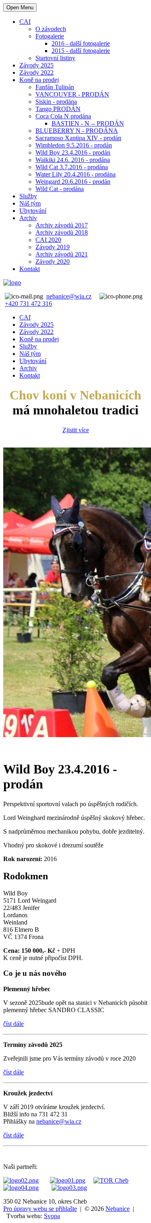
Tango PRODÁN (58, 108)
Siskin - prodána (56, 101)
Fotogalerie (49, 36)
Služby (28, 196)
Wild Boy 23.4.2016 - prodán (72, 152)
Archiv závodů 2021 (61, 254)
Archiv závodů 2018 (61, 232)
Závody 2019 (52, 247)
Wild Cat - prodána (59, 188)
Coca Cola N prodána (63, 116)
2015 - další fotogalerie (81, 50)
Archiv (28, 217)
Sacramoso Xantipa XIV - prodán (78, 137)
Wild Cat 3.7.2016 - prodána (71, 167)
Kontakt (29, 268)
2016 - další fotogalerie (81, 43)
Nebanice (117, 1208)
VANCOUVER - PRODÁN (72, 94)
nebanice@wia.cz (68, 296)
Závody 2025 (36, 65)
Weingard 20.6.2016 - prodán (72, 181)
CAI (25, 21)
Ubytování (32, 210)
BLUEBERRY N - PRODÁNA (76, 130)
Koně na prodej (39, 79)
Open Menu (19, 7)
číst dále (13, 1023)
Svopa (52, 1215)
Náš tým (30, 203)
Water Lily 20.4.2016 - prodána (75, 174)
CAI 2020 (48, 239)
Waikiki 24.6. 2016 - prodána (72, 159)
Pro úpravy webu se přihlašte (40, 1208)
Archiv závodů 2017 (61, 225)
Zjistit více (75, 430)
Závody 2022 (36, 72)
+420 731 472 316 (28, 303)
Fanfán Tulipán (54, 87)
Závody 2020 (52, 261)
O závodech (50, 28)
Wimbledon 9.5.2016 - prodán (73, 145)
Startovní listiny (55, 58)
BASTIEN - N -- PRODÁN (88, 123)
